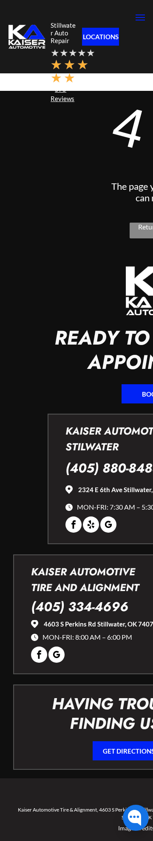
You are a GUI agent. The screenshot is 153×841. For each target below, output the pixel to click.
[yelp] (91, 525)
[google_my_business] (108, 525)
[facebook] (73, 525)
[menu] (140, 17)
